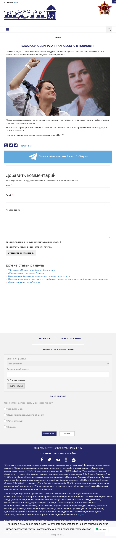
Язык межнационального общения (25, 415)
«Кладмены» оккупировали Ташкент (26, 273)
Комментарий (13, 210)
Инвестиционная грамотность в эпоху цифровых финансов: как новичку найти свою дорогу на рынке (58, 279)
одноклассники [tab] (71, 338)
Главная (45, 453)
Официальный (15, 409)
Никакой (11, 427)
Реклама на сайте (65, 453)
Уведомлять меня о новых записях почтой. (29, 247)
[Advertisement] (58, 309)
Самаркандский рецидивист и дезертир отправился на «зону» (39, 276)
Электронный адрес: (18, 369)
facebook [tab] (45, 338)
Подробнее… (58, 534)
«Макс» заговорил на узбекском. (24, 282)
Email (8, 195)
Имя (8, 185)
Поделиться (25, 145)
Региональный (15, 421)
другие (81, 514)
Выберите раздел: (16, 359)
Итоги (67, 433)
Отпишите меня (17, 380)
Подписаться (16, 386)
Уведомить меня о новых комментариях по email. (32, 242)
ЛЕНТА (58, 38)
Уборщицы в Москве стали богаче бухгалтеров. (31, 270)
